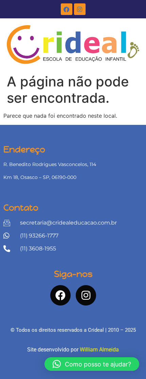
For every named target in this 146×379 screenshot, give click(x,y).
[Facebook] (66, 9)
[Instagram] (80, 9)
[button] (91, 364)
